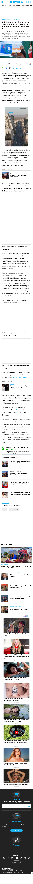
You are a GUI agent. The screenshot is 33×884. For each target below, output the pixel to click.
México (13, 19)
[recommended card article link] (5, 175)
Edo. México (16, 5)
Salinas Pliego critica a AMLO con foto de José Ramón (20, 462)
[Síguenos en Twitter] (8, 858)
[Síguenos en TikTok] (21, 858)
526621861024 (16, 823)
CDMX (9, 5)
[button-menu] (2, 2)
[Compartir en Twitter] (10, 68)
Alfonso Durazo (14, 509)
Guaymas (19, 410)
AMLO (18, 19)
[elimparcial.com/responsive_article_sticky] (32, 873)
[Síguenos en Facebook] (4, 858)
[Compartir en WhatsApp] (3, 68)
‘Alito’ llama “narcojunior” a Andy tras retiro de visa (19, 483)
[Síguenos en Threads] (25, 858)
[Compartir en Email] (17, 68)
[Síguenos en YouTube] (17, 858)
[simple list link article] (16, 555)
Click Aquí (16, 830)
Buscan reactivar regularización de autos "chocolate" (18, 473)
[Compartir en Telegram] (13, 68)
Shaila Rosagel (7, 63)
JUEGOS (4, 5)
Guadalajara (25, 5)
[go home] (16, 869)
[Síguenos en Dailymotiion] (29, 858)
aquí (14, 453)
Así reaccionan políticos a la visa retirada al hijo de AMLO (20, 493)
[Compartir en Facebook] (6, 68)
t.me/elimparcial (16, 846)
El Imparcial (6, 19)
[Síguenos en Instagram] (12, 858)
